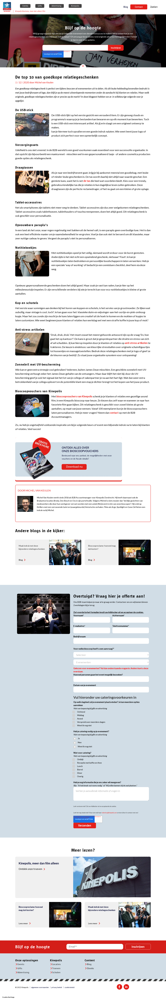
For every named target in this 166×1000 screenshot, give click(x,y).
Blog (125, 7)
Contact (139, 7)
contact (114, 412)
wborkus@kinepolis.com (109, 813)
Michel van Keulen (44, 82)
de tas (86, 180)
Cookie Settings (8, 997)
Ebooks (90, 968)
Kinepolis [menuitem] (75, 6)
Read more (25, 559)
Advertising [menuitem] (56, 6)
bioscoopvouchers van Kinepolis (74, 396)
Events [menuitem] (25, 6)
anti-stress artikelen (136, 342)
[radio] (111, 739)
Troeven (56, 968)
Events (21, 964)
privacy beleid (56, 987)
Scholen (56, 972)
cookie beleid (69, 987)
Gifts (20, 968)
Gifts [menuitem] (40, 6)
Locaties (56, 964)
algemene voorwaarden (40, 987)
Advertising (23, 972)
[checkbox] (111, 719)
